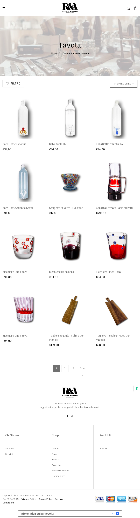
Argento (56, 465)
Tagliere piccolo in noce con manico (113, 338)
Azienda (9, 449)
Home (54, 53)
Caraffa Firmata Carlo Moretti (114, 208)
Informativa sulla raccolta (37, 513)
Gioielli (55, 449)
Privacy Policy (28, 499)
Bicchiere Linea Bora (15, 272)
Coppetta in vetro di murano (66, 208)
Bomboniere (58, 476)
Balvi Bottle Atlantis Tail (110, 144)
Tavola (66, 53)
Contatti (103, 449)
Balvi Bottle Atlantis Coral (18, 208)
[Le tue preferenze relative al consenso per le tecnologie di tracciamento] (137, 388)
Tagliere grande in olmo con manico (66, 338)
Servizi (9, 454)
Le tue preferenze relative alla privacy (85, 513)
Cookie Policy (45, 499)
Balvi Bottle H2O (58, 144)
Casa (54, 454)
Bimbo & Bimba (60, 471)
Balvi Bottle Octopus (14, 144)
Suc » (82, 372)
